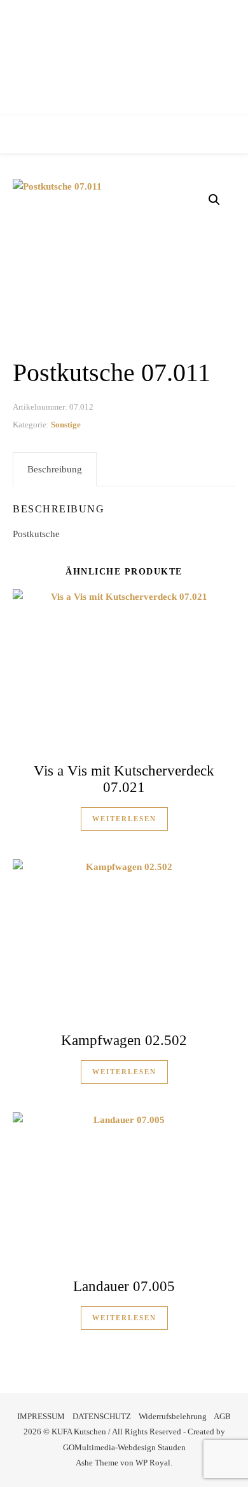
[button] (214, 199)
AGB (222, 1416)
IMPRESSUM (41, 1416)
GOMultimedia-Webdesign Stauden (124, 1447)
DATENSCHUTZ (101, 1416)
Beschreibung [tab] (54, 469)
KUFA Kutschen (124, 53)
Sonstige (66, 424)
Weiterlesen (124, 818)
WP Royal (152, 1462)
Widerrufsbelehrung (173, 1416)
